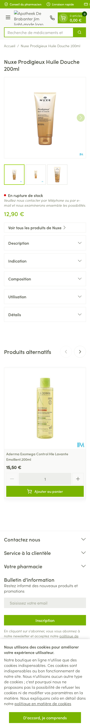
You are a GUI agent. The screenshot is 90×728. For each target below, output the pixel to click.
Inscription (45, 620)
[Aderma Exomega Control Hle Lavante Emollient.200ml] (45, 408)
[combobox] (39, 32)
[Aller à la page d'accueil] (31, 17)
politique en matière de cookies (42, 703)
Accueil (9, 45)
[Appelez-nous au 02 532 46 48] (52, 17)
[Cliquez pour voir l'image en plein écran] (45, 117)
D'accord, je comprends (45, 717)
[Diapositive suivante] (80, 352)
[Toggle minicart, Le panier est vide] (63, 17)
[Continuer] (81, 118)
